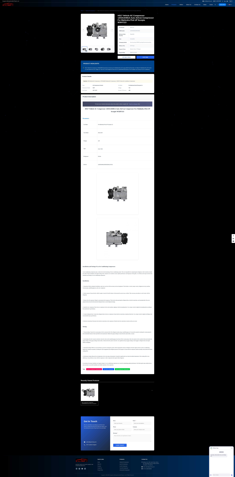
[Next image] (112, 29)
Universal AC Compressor (125, 470)
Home (166, 4)
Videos (181, 4)
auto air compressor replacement (94, 369)
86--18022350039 (218, 1)
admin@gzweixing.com (208, 1)
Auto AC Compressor (124, 464)
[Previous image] (83, 29)
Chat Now (145, 57)
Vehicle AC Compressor (90, 10)
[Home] (8, 5)
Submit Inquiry (120, 445)
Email (134, 420)
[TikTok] (85, 469)
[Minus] (232, 448)
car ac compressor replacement (122, 369)
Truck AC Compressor (124, 468)
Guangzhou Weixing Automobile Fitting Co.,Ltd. (118, 475)
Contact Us (197, 4)
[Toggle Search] (215, 4)
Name (114, 420)
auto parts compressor (108, 369)
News (204, 4)
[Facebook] (222, 1)
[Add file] (211, 475)
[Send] (232, 475)
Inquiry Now (222, 4)
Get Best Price (126, 57)
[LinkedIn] (224, 1)
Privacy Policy (100, 470)
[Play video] (98, 30)
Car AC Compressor (123, 466)
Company (135, 426)
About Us (188, 4)
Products (174, 4)
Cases (211, 4)
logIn (231, 1)
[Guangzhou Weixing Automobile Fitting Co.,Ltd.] (82, 462)
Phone (114, 426)
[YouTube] (227, 1)
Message (115, 433)
